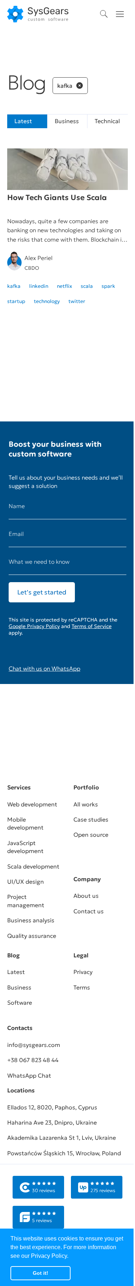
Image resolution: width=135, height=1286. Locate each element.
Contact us (88, 911)
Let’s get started (41, 592)
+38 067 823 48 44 (33, 1060)
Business (67, 121)
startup (16, 301)
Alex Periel (38, 257)
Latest (16, 971)
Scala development (33, 866)
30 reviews (43, 1190)
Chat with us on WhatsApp (44, 668)
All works (85, 804)
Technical (107, 121)
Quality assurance (31, 935)
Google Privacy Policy (34, 626)
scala (87, 286)
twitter (76, 301)
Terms (81, 987)
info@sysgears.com (33, 1044)
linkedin (38, 286)
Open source (90, 834)
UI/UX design (25, 881)
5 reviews (42, 1220)
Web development (32, 804)
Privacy (83, 971)
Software (19, 1002)
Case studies (90, 819)
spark (108, 286)
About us (86, 895)
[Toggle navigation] (120, 14)
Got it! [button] (40, 1273)
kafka (14, 286)
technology (47, 301)
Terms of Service (92, 626)
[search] (104, 14)
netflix (64, 286)
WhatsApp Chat (29, 1075)
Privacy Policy (49, 1256)
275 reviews (102, 1190)
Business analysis (30, 920)
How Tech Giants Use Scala (57, 197)
